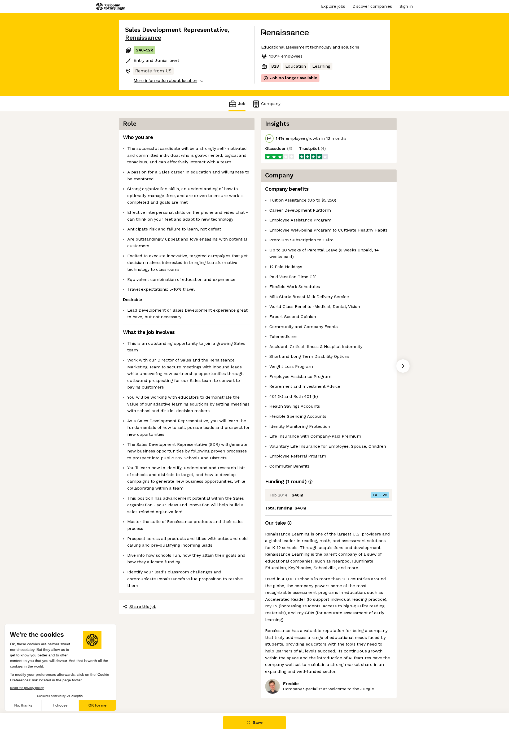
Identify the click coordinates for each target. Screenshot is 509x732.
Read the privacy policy (27, 688)
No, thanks (24, 705)
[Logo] (110, 6)
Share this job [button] (142, 606)
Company (270, 103)
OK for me (98, 705)
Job (241, 103)
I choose (61, 705)
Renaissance (143, 37)
